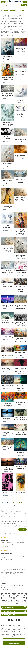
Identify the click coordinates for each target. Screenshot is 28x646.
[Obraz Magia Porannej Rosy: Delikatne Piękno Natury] (20, 132)
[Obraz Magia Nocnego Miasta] (7, 299)
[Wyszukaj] (22, 5)
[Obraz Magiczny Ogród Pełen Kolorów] (20, 461)
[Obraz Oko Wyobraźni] (20, 482)
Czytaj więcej (22, 529)
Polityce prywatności (12, 634)
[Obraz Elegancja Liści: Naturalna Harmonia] (7, 112)
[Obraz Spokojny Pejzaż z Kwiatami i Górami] (20, 427)
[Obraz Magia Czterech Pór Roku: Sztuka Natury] (20, 348)
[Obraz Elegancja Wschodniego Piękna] (7, 196)
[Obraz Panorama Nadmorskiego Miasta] (7, 441)
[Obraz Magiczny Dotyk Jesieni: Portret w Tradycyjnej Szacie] (20, 219)
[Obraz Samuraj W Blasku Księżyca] (7, 413)
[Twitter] (12, 620)
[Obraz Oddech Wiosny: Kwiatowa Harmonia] (7, 265)
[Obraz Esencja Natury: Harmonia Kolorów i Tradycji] (7, 69)
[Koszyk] (25, 2)
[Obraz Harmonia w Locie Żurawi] (20, 90)
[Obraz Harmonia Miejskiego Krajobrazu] (20, 316)
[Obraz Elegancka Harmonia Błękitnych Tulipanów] (20, 174)
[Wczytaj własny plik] (25, 5)
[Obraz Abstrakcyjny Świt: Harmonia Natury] (7, 280)
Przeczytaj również (8, 615)
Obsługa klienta (7, 607)
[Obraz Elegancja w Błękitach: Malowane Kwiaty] (7, 46)
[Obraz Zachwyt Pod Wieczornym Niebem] (7, 462)
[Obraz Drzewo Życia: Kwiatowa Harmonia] (20, 444)
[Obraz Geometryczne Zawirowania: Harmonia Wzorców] (20, 299)
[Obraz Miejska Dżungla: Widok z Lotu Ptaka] (7, 379)
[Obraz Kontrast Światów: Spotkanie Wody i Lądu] (20, 379)
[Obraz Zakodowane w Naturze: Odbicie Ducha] (20, 412)
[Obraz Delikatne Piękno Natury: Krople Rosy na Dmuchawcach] (7, 241)
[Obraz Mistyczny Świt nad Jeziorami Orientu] (7, 363)
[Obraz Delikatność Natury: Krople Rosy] (20, 191)
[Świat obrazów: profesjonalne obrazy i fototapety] (14, 2)
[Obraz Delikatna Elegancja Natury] (20, 245)
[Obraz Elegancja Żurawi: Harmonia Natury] (20, 108)
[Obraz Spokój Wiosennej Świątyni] (7, 331)
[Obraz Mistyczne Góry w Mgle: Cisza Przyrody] (7, 349)
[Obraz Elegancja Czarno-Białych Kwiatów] (7, 131)
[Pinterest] (19, 620)
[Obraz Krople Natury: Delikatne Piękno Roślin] (7, 174)
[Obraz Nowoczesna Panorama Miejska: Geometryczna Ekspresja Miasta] (20, 281)
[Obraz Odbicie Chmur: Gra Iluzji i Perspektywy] (7, 315)
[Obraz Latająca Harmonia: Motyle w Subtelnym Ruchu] (20, 65)
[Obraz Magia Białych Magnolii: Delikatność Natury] (7, 88)
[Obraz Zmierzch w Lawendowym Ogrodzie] (20, 42)
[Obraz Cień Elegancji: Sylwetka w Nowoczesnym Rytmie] (20, 363)
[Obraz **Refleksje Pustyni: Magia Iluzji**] (7, 427)
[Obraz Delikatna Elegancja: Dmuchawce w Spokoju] (7, 153)
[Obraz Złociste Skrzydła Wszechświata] (20, 149)
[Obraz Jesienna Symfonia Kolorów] (7, 397)
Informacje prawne (8, 611)
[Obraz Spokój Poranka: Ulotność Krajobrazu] (20, 265)
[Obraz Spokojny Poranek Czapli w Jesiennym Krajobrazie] (20, 332)
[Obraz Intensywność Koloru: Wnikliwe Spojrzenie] (20, 396)
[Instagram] (16, 620)
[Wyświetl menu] (3, 2)
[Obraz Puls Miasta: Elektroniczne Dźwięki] (7, 482)
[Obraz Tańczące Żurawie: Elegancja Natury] (7, 217)
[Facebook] (8, 620)
